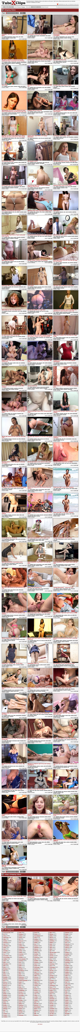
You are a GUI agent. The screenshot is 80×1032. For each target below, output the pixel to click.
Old (50, 950)
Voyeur (66, 1006)
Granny (36, 955)
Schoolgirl (52, 1008)
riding (19, 162)
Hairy (35, 959)
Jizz (35, 987)
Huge (35, 972)
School (51, 1006)
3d (3, 934)
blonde (60, 62)
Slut (66, 942)
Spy (66, 957)
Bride (4, 1001)
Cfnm (20, 932)
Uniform (67, 998)
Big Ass (5, 982)
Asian (4, 952)
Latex (35, 993)
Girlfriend (36, 947)
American (5, 942)
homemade (9, 36)
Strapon (67, 965)
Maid (35, 1001)
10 (16, 13)
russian (37, 35)
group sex (61, 138)
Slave (66, 939)
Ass (4, 954)
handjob (65, 112)
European (21, 988)
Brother (5, 1005)
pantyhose (4, 337)
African (5, 935)
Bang (4, 967)
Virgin (66, 1005)
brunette (3, 37)
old (16, 336)
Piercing (51, 970)
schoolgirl (14, 514)
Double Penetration (23, 980)
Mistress (36, 1015)
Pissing (51, 972)
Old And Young (53, 952)
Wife (66, 1011)
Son (66, 950)
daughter (32, 162)
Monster (51, 934)
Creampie (21, 954)
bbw (35, 211)
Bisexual (5, 988)
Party (51, 965)
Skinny (66, 937)
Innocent (36, 977)
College (20, 945)
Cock (20, 942)
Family (20, 998)
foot (22, 413)
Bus (4, 1010)
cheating (33, 363)
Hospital (36, 968)
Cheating (21, 934)
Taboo (66, 975)
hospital (69, 236)
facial (29, 338)
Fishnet (20, 1008)
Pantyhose (52, 963)
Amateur (5, 940)
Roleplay (52, 997)
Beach (4, 975)
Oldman (51, 954)
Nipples (51, 942)
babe (17, 36)
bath (35, 287)
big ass (42, 138)
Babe (4, 962)
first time (69, 37)
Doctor (20, 975)
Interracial (36, 980)
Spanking (67, 954)
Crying (20, 955)
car (44, 438)
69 (65, 1015)
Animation (5, 945)
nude (45, 87)
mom (5, 336)
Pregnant (52, 980)
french (9, 186)
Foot (20, 1013)
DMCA (41, 1024)
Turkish (66, 995)
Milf (35, 1011)
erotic (73, 36)
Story (66, 963)
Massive (36, 1005)
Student (67, 968)
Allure (4, 939)
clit (20, 138)
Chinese (20, 935)
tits (21, 86)
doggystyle (20, 388)
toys (37, 88)
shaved (57, 62)
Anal (4, 944)
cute (71, 162)
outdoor (63, 86)
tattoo (33, 62)
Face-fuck (21, 993)
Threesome (67, 983)
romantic (72, 842)
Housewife (36, 970)
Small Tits (67, 944)
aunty (19, 842)
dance (20, 923)
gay (19, 464)
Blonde (4, 993)
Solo (66, 949)
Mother (51, 935)
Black (4, 992)
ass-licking (42, 163)
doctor (57, 236)
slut (18, 868)
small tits (64, 62)
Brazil (4, 998)
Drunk (20, 982)
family (31, 387)
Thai (66, 982)
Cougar (20, 950)
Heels (35, 963)
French (35, 934)
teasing (11, 86)
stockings (16, 162)
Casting (5, 1015)
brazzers (65, 236)
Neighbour (52, 940)
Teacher (67, 978)
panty (12, 162)
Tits (66, 990)
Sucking (67, 970)
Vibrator (67, 1001)
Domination (21, 978)
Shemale (67, 932)
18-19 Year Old (6, 932)
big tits (36, 62)
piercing (3, 389)
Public (51, 983)
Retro (51, 993)
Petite (51, 968)
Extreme (21, 992)
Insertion (36, 978)
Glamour (36, 949)
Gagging (36, 939)
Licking (36, 998)
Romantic (52, 1000)
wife (12, 286)
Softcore (67, 947)
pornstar (66, 564)
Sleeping (67, 940)
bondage (38, 515)
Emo (20, 985)
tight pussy (39, 287)
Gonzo (35, 952)
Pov (50, 978)
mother (13, 336)
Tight (66, 985)
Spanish (67, 952)
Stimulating (67, 960)
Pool (51, 973)
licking (54, 237)
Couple (20, 952)
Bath (4, 970)
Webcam (67, 1008)
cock (62, 792)
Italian (35, 982)
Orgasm (51, 957)
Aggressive (6, 937)
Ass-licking (5, 955)
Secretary (52, 1010)
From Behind (37, 935)
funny (72, 286)
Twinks (66, 997)
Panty (51, 962)
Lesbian (36, 997)
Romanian (52, 998)
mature (57, 186)
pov (60, 163)
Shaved (51, 1015)
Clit (19, 939)
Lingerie (36, 1000)
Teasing (67, 980)
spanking (46, 261)
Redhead (52, 992)
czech (5, 63)
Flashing (21, 1011)
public (57, 86)
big (6, 590)
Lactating (36, 992)
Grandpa (36, 954)
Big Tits (5, 985)
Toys (66, 993)
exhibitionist (18, 63)
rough (48, 489)
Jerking (36, 985)
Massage (36, 1003)
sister (57, 337)
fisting (32, 490)
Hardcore (36, 962)
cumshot (22, 211)
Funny (35, 937)
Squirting (67, 959)
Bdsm (4, 973)
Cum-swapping (22, 959)
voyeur (11, 362)
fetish (19, 86)
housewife (4, 843)
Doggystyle (21, 977)
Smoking (67, 945)
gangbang (41, 337)
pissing (66, 86)
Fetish (20, 1001)
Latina (35, 995)
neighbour (7, 187)
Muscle (51, 937)
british (3, 767)
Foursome (21, 1015)
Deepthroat (21, 970)
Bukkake (5, 1008)
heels (22, 36)
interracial (16, 286)
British (4, 1003)
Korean (36, 990)
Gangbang (36, 940)
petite (65, 362)
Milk (35, 1013)
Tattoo (66, 977)
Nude (51, 944)
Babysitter (5, 963)
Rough (51, 1001)
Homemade (36, 967)
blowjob (61, 112)
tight (58, 37)
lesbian (39, 261)
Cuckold (20, 957)
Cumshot (21, 960)
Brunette (5, 1006)
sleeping (50, 362)
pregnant (74, 362)
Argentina (5, 950)
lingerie (22, 138)
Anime (4, 947)
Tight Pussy (67, 987)
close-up (69, 36)
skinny (5, 36)
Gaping (35, 942)
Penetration (52, 967)
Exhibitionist (21, 990)
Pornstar (52, 975)
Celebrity (5, 1016)
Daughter (21, 968)
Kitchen (36, 988)
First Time (21, 1006)
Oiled (51, 949)
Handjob (36, 960)
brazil (37, 439)
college (17, 211)
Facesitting (21, 995)
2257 (39, 1024)
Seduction (52, 1011)
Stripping (67, 967)
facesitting (70, 389)
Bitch (4, 990)
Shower (67, 934)
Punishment (52, 985)
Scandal (51, 1005)
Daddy (20, 965)
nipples (65, 37)
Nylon (51, 945)
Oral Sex (52, 955)
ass (48, 162)
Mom (51, 932)
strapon (29, 490)
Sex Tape (52, 1013)
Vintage (67, 1003)
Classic (20, 937)
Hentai (35, 965)
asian (42, 261)
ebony (43, 211)
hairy (35, 35)
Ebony (20, 983)
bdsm (35, 414)
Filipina (20, 1003)
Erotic (20, 987)
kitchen (58, 287)
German (36, 945)
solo (19, 36)
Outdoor (51, 960)
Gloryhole (36, 950)
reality (73, 112)
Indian (35, 975)
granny (66, 715)
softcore (33, 112)
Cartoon (5, 1013)
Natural (51, 939)
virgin (42, 111)
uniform (12, 389)
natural (11, 37)
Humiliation (36, 973)
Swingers (67, 973)
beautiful (6, 138)
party (71, 112)
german (14, 36)
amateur (31, 35)
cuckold (9, 286)
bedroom (43, 187)
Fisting (20, 1010)
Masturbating (37, 1006)
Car (4, 1011)
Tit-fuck (67, 988)
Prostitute (52, 982)
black (50, 211)
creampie (6, 211)
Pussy (51, 987)
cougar (11, 337)
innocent (23, 237)
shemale (36, 413)
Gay (35, 944)
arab (45, 766)
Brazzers (5, 1000)
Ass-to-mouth (6, 957)
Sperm (66, 955)
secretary (12, 163)
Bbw (4, 972)
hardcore (55, 113)
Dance (20, 967)
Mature (35, 1008)
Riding (51, 995)
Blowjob (5, 995)
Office (51, 947)
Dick (20, 972)
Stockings (67, 962)
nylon (66, 187)
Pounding (52, 977)
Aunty (4, 960)
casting (57, 36)
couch (63, 740)
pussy (49, 35)
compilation (6, 539)
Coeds (20, 944)
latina (43, 286)
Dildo (20, 973)
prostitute (59, 338)
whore (11, 113)
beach (73, 488)
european (16, 187)
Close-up (21, 940)
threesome (21, 589)
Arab (4, 949)
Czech (20, 963)
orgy (76, 112)
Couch (20, 949)
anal (57, 162)
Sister (66, 935)
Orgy (51, 959)
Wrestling (67, 1013)
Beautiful (5, 977)
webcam (37, 211)
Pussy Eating (53, 988)
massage (18, 62)
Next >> (23, 13)
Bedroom (5, 978)
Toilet (66, 992)
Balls (4, 965)
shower (3, 187)
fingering (29, 88)
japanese (32, 261)
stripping (8, 37)
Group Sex (36, 957)
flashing (29, 439)
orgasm (12, 138)
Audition (5, 959)
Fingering (21, 1005)
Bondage (5, 997)
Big (4, 980)
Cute (20, 962)
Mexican (36, 1010)
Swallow (67, 972)
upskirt (14, 237)
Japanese (36, 983)
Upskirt (66, 1000)
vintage (62, 463)
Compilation (21, 947)
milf (38, 236)
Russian (51, 1003)
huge (8, 716)
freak (59, 363)
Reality (51, 990)
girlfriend (68, 162)
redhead (48, 87)
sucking (59, 113)
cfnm (68, 112)
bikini (14, 37)
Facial (20, 997)
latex (14, 766)
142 (21, 13)
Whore (66, 1010)
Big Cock (5, 983)
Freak (35, 932)
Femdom (21, 1000)
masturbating (42, 35)
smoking (55, 363)
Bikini (4, 987)
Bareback (5, 968)
